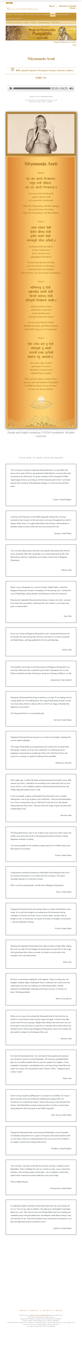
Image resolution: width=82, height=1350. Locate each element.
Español (32, 71)
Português (42, 71)
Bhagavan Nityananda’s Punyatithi (65, 42)
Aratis (74, 45)
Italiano (70, 71)
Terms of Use (34, 1315)
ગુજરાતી (24, 71)
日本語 (38, 78)
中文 (44, 78)
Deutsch (61, 71)
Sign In (52, 6)
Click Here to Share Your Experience (41, 458)
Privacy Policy (45, 1315)
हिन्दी (18, 71)
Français (52, 71)
